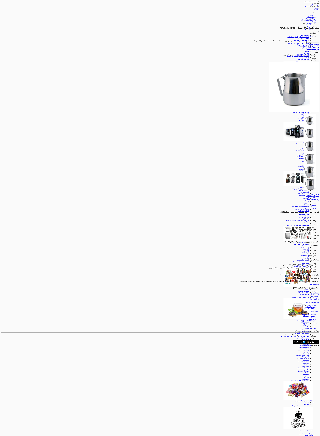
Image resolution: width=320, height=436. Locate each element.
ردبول (307, 250)
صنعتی (303, 167)
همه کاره (301, 120)
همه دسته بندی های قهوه (302, 60)
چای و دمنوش (301, 320)
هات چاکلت (306, 355)
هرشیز (307, 366)
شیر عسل (306, 371)
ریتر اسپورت (305, 333)
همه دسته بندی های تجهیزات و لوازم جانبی (297, 225)
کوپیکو (307, 379)
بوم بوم (307, 255)
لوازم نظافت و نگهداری (302, 220)
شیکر (307, 215)
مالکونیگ (301, 151)
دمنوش (307, 295)
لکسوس (307, 353)
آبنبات (307, 377)
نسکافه (307, 245)
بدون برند (301, 148)
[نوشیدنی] (298, 286)
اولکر (307, 325)
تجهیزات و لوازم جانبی (306, 20)
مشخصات (313, 205)
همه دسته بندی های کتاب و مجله (300, 405)
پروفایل (317, 8)
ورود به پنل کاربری (314, 5)
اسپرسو (302, 46)
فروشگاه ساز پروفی (305, 345)
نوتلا (306, 328)
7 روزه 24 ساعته (312, 45)
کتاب (308, 402)
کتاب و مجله (309, 430)
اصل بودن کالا (313, 50)
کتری (304, 201)
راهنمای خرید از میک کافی (312, 302)
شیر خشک (306, 368)
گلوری (307, 256)
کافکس (307, 356)
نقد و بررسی (312, 203)
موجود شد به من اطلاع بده (312, 42)
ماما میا (307, 329)
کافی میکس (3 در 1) (303, 56)
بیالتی (304, 198)
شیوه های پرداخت (311, 308)
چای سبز (306, 294)
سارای (307, 339)
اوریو (308, 352)
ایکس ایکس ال (305, 261)
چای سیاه (306, 291)
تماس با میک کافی (311, 326)
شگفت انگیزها (309, 29)
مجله (308, 404)
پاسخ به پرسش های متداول (308, 314)
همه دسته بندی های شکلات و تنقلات (299, 380)
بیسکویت (306, 347)
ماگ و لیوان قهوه (295, 188)
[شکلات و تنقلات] (298, 399)
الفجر (307, 372)
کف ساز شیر (305, 209)
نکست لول (306, 260)
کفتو (308, 222)
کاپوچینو (307, 57)
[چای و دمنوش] (298, 318)
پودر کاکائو (306, 361)
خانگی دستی (298, 143)
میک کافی (301, 190)
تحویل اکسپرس (313, 44)
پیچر (305, 196)
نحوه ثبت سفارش (311, 305)
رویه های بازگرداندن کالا (309, 316)
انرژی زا (307, 247)
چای (308, 289)
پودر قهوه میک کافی (303, 43)
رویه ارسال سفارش (310, 307)
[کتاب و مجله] (298, 429)
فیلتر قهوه (306, 217)
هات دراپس (306, 358)
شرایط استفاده (312, 317)
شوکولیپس (306, 337)
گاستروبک (301, 154)
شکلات (307, 322)
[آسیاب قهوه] (298, 185)
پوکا (308, 258)
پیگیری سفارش (311, 320)
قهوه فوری (306, 52)
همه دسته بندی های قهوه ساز (301, 121)
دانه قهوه (306, 35)
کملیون (311, 36)
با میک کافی (316, 323)
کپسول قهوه (305, 45)
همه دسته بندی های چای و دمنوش (300, 297)
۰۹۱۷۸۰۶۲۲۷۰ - (303, 336)
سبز (305, 51)
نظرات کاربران (312, 206)
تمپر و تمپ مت (305, 206)
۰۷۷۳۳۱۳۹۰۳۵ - (293, 336)
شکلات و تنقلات (308, 25)
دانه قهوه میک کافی (304, 37)
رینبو (308, 375)
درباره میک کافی (311, 328)
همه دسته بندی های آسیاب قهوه (300, 170)
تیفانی (307, 349)
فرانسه (303, 48)
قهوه (311, 15)
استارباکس (306, 193)
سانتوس (307, 223)
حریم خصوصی (312, 319)
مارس (307, 323)
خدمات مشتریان (314, 311)
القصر (307, 374)
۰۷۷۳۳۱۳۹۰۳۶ (284, 336)
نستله (304, 326)
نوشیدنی (310, 21)
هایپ (308, 249)
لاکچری (307, 192)
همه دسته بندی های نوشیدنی (301, 266)
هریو (308, 203)
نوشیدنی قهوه (305, 244)
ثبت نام (307, 6)
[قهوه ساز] (298, 140)
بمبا (308, 253)
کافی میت (306, 59)
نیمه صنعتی (299, 156)
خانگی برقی (299, 150)
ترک (305, 49)
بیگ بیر (307, 252)
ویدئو (314, 208)
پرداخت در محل (313, 47)
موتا (306, 200)
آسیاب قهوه (303, 187)
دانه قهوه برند (305, 38)
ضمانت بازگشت (313, 49)
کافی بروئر (300, 118)
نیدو (308, 369)
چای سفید (306, 292)
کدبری (307, 364)
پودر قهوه (301, 41)
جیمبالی (302, 159)
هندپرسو (302, 113)
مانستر (307, 263)
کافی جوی (306, 350)
